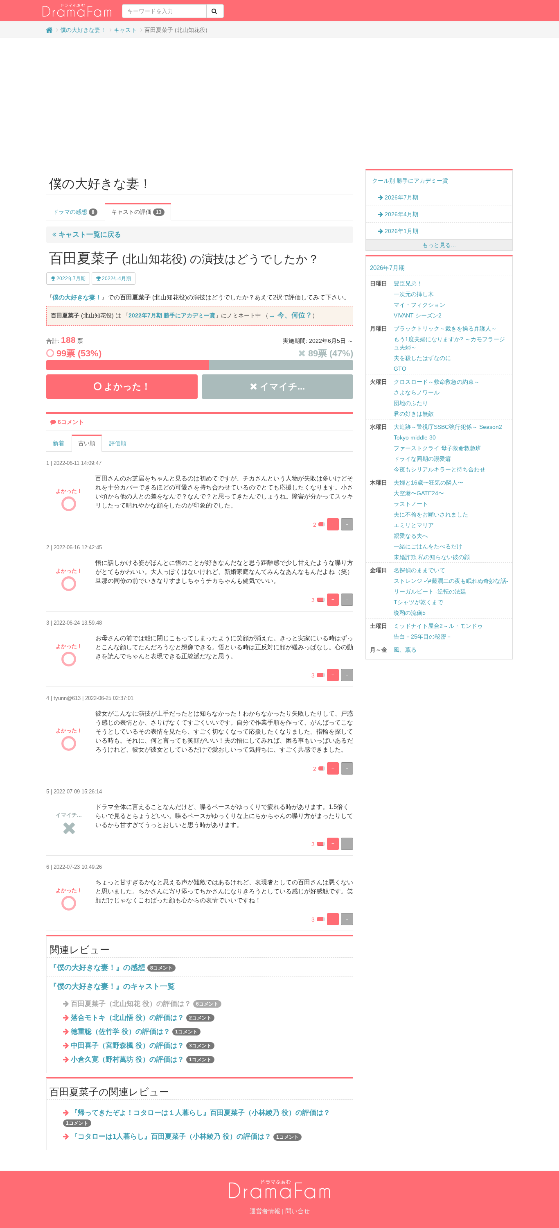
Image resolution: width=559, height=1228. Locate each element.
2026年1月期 (400, 231)
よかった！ (126, 386)
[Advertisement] (279, 103)
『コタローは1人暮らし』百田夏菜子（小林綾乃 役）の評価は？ (185, 1136)
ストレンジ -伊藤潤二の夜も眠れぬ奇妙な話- (451, 581)
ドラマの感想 (74, 211)
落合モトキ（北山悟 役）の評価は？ (141, 1018)
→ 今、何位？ (290, 315)
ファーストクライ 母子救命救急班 (437, 448)
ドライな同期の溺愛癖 (422, 458)
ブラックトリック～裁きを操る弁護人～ (445, 328)
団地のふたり (411, 403)
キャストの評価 (136, 211)
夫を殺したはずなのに (422, 358)
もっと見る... (439, 245)
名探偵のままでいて (419, 570)
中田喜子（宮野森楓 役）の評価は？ (141, 1045)
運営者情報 (265, 1211)
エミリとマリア (414, 525)
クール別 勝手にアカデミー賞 (410, 180)
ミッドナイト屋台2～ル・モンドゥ (438, 626)
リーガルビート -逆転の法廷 (430, 591)
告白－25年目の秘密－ (423, 636)
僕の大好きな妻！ (83, 30)
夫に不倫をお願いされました (431, 514)
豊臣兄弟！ (408, 283)
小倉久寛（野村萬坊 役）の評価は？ (141, 1059)
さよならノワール (417, 392)
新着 (58, 443)
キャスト (125, 30)
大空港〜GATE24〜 (419, 493)
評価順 (117, 443)
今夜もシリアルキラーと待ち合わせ (439, 469)
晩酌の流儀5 (410, 612)
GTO (400, 368)
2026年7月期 (400, 197)
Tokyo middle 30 (415, 437)
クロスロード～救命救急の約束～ (437, 381)
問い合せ (297, 1211)
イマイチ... (281, 386)
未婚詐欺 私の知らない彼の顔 (432, 557)
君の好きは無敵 (414, 413)
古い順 (86, 443)
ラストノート (411, 504)
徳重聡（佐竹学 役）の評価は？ (134, 1031)
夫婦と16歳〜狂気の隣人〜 (428, 482)
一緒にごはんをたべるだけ (428, 546)
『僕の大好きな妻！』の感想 (97, 967)
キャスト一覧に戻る (88, 234)
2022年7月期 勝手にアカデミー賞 (171, 315)
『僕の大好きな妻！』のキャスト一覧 (112, 986)
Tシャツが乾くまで (418, 602)
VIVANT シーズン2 (418, 315)
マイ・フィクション (419, 304)
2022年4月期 (116, 278)
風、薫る (405, 649)
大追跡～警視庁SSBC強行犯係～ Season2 (448, 427)
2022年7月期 (70, 278)
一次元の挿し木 (414, 294)
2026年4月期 (400, 214)
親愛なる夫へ (411, 535)
